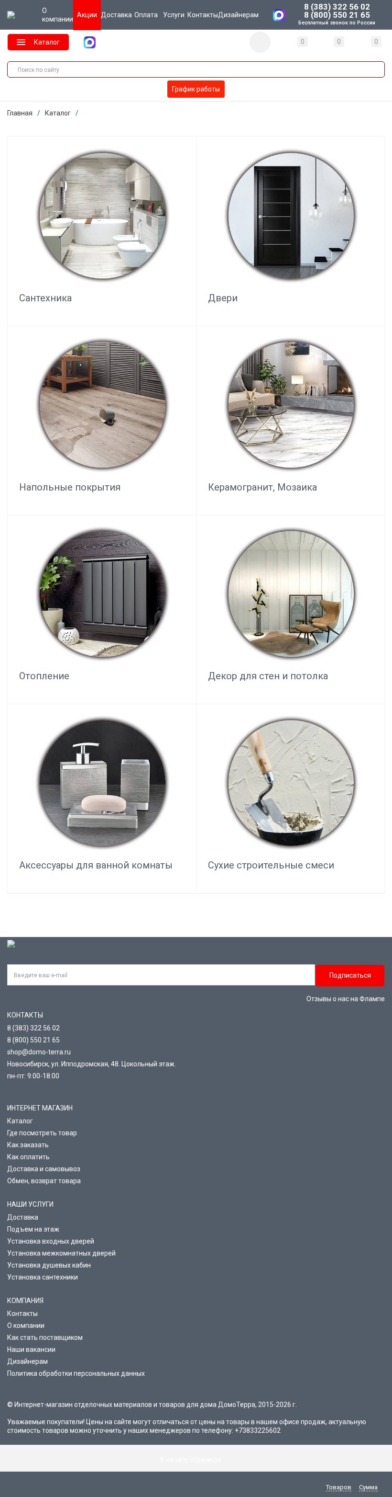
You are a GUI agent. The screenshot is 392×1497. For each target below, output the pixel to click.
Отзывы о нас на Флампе (345, 999)
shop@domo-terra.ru (39, 1052)
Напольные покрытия (69, 487)
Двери (223, 298)
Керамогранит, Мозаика (262, 487)
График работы (196, 89)
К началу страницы (191, 1459)
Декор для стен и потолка (268, 676)
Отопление (44, 676)
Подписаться (350, 975)
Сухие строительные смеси (271, 865)
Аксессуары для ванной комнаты (96, 865)
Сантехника (45, 298)
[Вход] (260, 42)
